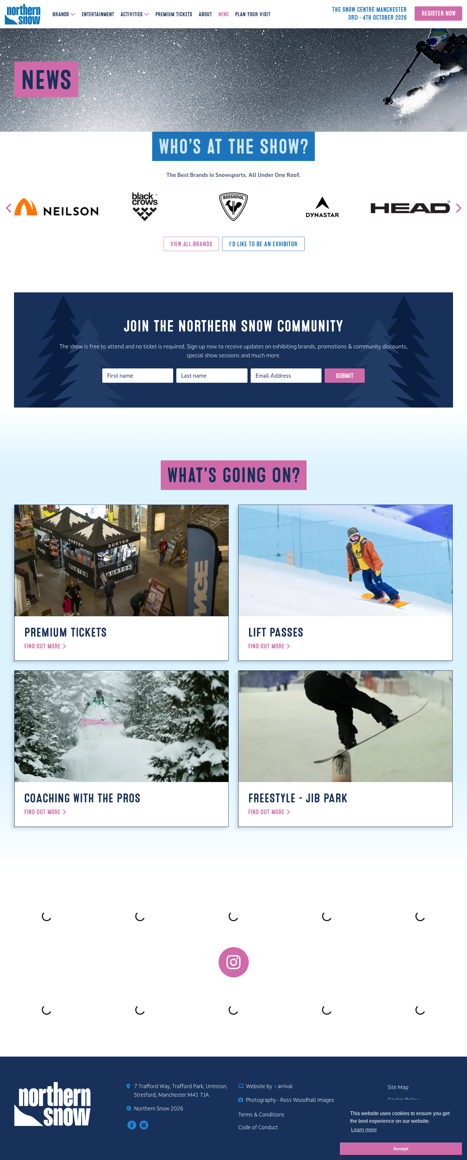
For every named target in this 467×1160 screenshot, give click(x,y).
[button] (458, 208)
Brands (60, 14)
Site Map (398, 1087)
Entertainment (98, 14)
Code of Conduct (258, 1127)
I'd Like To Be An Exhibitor (263, 244)
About (205, 14)
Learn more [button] (364, 1129)
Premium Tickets (173, 14)
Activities (131, 14)
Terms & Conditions (261, 1114)
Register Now (439, 14)
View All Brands (191, 244)
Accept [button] (401, 1148)
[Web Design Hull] (275, 1086)
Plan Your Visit (252, 14)
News (223, 14)
